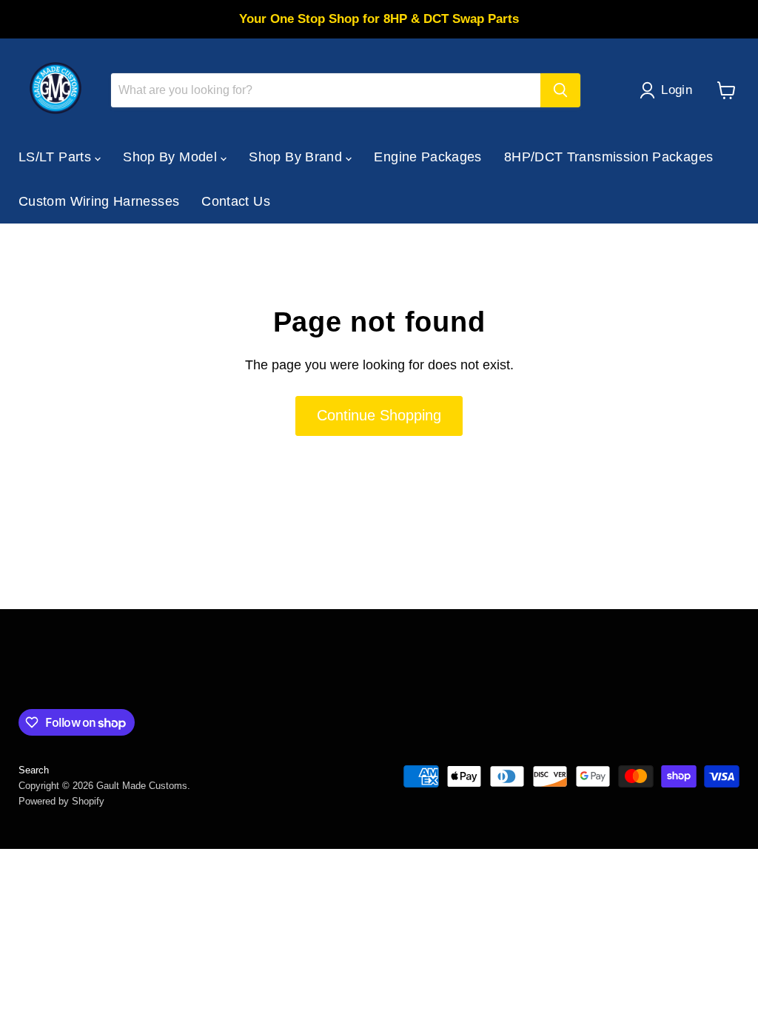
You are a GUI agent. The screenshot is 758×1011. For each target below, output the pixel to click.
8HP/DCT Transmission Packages (608, 157)
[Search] (560, 90)
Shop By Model (172, 157)
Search (34, 770)
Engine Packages (427, 157)
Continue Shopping (379, 415)
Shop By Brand (297, 157)
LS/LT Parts (57, 157)
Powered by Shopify (61, 801)
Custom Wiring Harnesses (99, 201)
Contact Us (235, 201)
